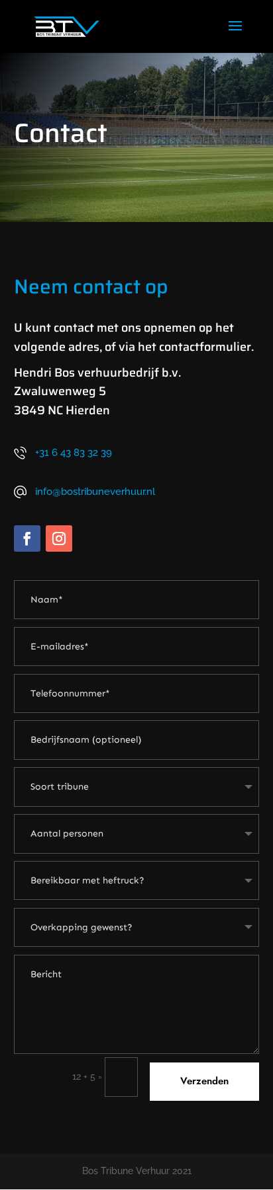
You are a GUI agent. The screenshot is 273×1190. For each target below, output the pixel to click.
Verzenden (204, 1081)
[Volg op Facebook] (27, 538)
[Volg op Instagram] (59, 538)
